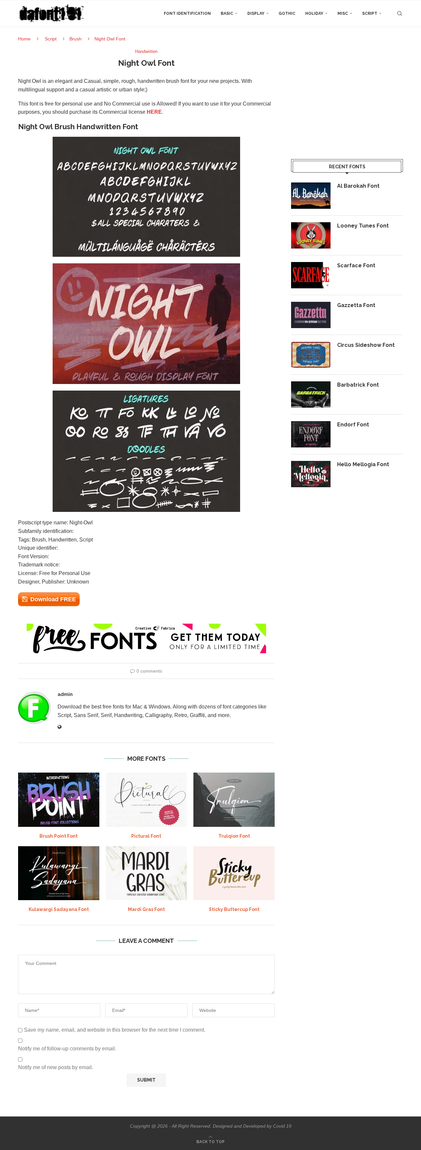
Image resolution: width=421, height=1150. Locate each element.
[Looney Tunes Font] (311, 235)
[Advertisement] (347, 95)
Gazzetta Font (356, 305)
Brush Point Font (58, 836)
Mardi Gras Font (146, 909)
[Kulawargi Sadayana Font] (58, 873)
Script (369, 13)
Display (255, 13)
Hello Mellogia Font (363, 464)
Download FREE (53, 599)
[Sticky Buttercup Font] (234, 873)
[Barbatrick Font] (311, 394)
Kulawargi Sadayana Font (59, 909)
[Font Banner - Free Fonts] (146, 626)
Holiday (314, 13)
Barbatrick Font (358, 385)
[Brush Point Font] (58, 800)
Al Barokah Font (358, 186)
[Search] (399, 13)
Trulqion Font (234, 836)
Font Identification (187, 13)
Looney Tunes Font (363, 226)
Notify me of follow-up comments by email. (67, 1048)
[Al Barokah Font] (311, 195)
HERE (154, 112)
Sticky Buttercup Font (234, 909)
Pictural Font (146, 836)
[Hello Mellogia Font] (311, 474)
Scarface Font (356, 265)
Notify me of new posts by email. (55, 1067)
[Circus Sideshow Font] (311, 355)
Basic (227, 13)
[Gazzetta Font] (311, 315)
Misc (342, 13)
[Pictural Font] (146, 800)
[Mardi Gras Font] (146, 873)
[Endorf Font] (311, 434)
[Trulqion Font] (234, 800)
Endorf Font (353, 424)
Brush (75, 38)
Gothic (287, 13)
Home (24, 38)
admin (65, 694)
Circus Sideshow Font (366, 345)
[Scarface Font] (311, 275)
